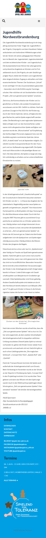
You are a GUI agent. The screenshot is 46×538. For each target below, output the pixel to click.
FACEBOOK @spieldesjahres (15, 444)
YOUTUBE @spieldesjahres (14, 451)
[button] (3, 21)
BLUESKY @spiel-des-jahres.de (16, 441)
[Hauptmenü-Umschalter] (38, 21)
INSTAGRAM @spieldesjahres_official (19, 447)
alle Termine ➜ (11, 480)
